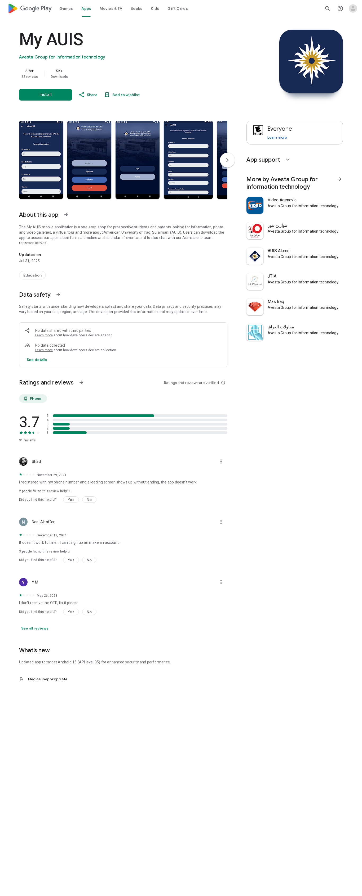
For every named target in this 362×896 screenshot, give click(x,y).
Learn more (44, 335)
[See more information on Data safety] (58, 294)
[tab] (66, 8)
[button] (41, 160)
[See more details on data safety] (37, 359)
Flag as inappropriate (43, 679)
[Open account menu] (353, 8)
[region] (125, 73)
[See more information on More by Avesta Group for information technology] (339, 179)
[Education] (32, 275)
